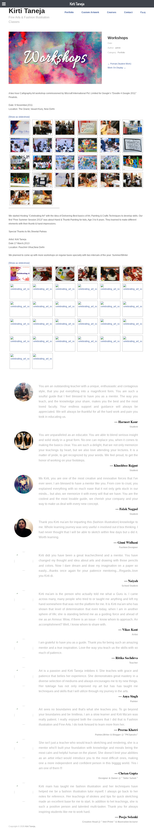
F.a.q (142, 12)
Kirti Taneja (77, 3)
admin (118, 48)
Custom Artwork (90, 12)
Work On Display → (117, 68)
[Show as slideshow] (19, 117)
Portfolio (69, 12)
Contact (128, 12)
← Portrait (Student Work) (119, 64)
